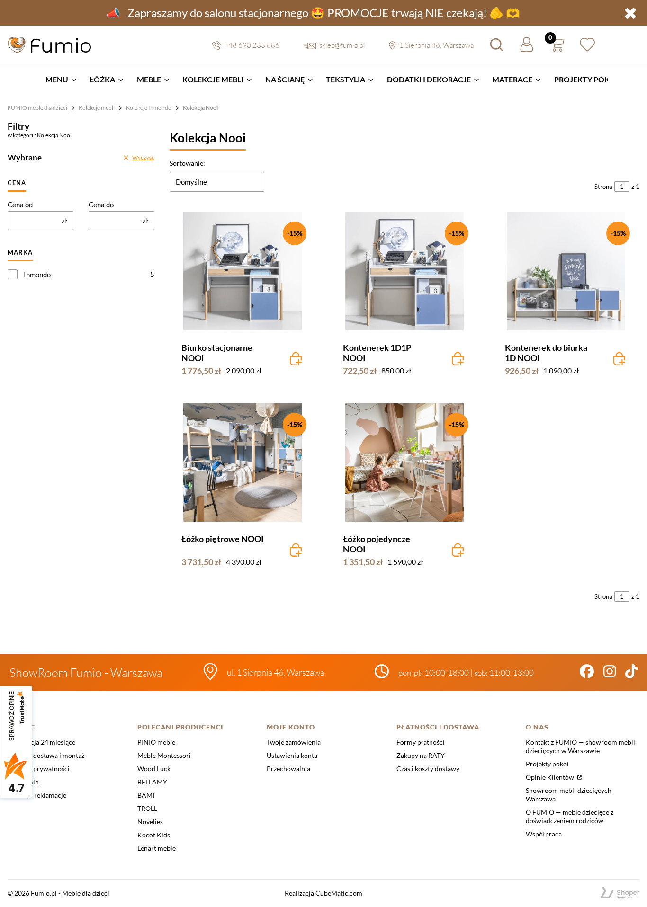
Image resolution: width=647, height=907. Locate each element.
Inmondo (37, 274)
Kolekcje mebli (97, 107)
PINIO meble (156, 742)
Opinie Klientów (550, 777)
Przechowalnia (288, 769)
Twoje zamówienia (294, 742)
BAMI (145, 795)
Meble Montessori (164, 755)
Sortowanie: (187, 163)
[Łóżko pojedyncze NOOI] (404, 462)
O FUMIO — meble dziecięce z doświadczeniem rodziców (569, 816)
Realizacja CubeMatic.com (323, 893)
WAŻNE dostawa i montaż (46, 755)
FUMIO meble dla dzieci (37, 107)
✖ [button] (630, 12)
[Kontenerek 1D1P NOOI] (404, 271)
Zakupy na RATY (420, 755)
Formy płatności (420, 742)
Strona (603, 186)
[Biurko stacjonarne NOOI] (243, 271)
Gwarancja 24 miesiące (41, 742)
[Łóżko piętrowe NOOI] (243, 462)
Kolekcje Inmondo (148, 107)
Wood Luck (154, 769)
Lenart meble (156, 848)
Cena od (20, 204)
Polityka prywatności (39, 769)
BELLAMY (152, 782)
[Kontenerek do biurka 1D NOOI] (566, 271)
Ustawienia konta (292, 755)
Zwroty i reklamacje (37, 795)
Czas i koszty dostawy (427, 769)
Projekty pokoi (547, 764)
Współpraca (544, 834)
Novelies (150, 822)
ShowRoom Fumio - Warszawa (85, 672)
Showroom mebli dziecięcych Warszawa (568, 794)
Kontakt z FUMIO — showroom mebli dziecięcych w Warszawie (580, 746)
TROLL (147, 808)
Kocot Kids (153, 835)
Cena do (101, 204)
